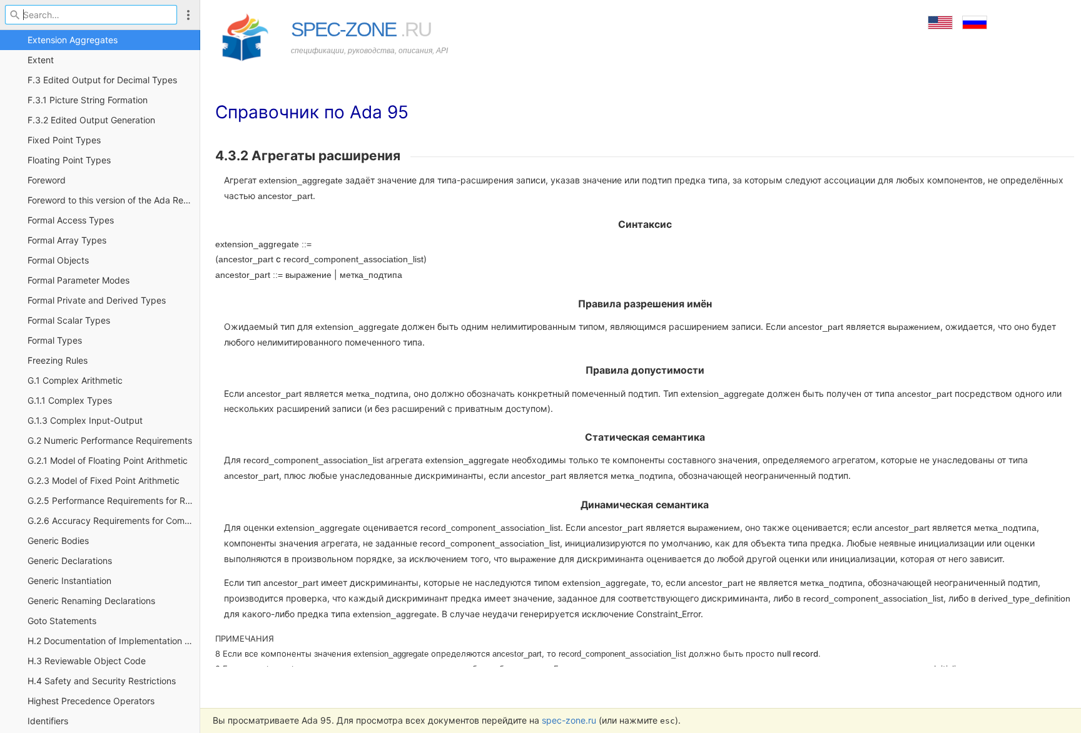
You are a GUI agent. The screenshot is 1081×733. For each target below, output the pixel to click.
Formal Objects (58, 260)
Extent (41, 59)
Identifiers (48, 720)
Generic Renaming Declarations (91, 600)
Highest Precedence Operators (91, 700)
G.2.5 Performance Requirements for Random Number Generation (114, 500)
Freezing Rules (58, 360)
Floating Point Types (69, 160)
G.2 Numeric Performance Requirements (110, 440)
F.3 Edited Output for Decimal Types (102, 79)
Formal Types (55, 340)
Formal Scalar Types (69, 320)
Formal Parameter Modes (78, 280)
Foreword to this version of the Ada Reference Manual (114, 200)
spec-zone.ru (569, 720)
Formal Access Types (71, 220)
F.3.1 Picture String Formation (88, 100)
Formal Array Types (67, 240)
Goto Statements (62, 620)
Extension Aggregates (73, 39)
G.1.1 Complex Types (70, 400)
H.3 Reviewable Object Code (87, 660)
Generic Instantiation (69, 580)
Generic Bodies (58, 540)
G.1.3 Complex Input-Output (85, 420)
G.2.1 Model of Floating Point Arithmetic (108, 460)
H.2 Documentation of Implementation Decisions (114, 640)
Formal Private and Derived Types (97, 300)
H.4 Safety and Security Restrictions (102, 680)
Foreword (47, 180)
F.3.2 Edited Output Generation (91, 120)
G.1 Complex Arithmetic (75, 380)
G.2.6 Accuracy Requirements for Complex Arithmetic (114, 520)
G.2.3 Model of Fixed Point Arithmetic (104, 480)
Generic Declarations (70, 560)
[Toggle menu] (188, 14)
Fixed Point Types (64, 140)
